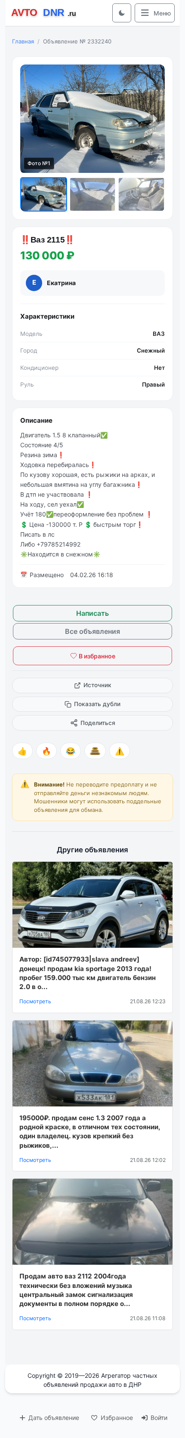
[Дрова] (95, 751)
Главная (23, 41)
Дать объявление (53, 1417)
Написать (92, 613)
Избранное (116, 1417)
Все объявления (92, 631)
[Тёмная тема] (121, 12)
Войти (158, 1417)
